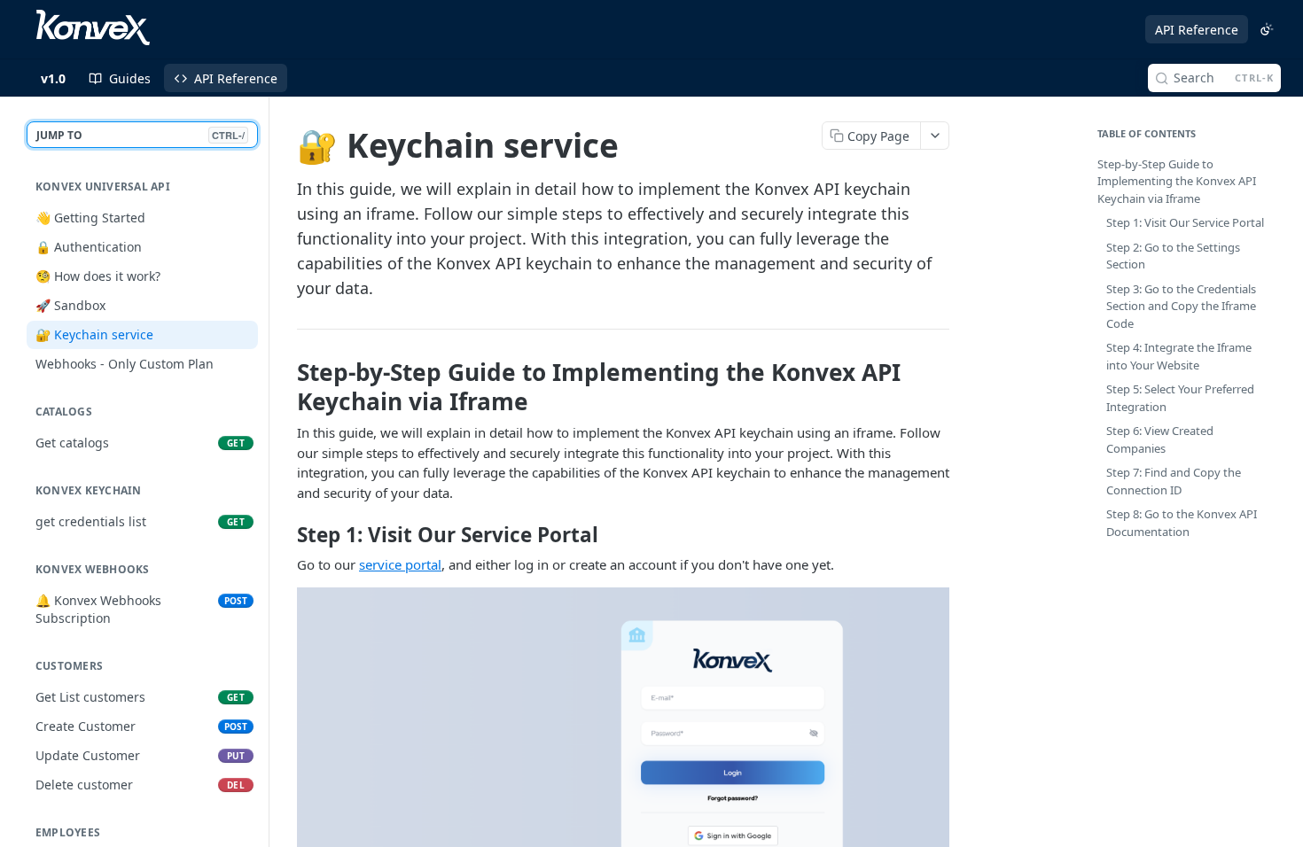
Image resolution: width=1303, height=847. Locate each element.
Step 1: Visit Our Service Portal (1185, 222)
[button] (623, 769)
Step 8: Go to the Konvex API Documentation (1181, 523)
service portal (400, 564)
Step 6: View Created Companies (1159, 439)
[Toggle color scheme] (1266, 29)
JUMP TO (140, 135)
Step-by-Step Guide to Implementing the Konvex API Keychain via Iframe (1176, 181)
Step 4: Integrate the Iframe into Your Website (1179, 356)
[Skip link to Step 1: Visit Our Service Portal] (285, 535)
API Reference (1196, 29)
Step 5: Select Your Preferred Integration (1180, 398)
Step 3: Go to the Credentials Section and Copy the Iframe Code (1181, 306)
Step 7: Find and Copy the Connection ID (1173, 481)
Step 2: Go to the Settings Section (1173, 256)
